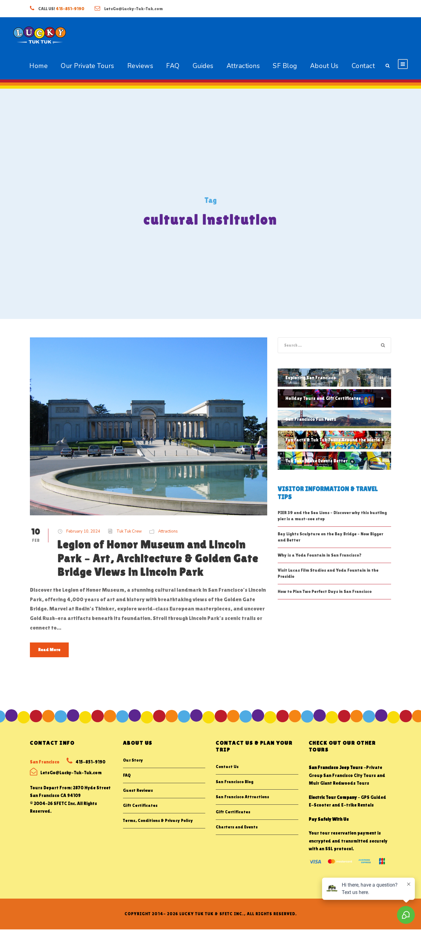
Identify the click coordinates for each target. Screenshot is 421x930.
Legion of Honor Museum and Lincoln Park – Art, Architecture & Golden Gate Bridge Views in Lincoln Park (158, 558)
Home (38, 66)
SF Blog (285, 66)
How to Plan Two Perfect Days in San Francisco (325, 591)
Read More (49, 649)
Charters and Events (237, 826)
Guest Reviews (138, 790)
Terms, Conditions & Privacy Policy (158, 820)
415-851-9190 (70, 8)
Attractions (243, 66)
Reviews (140, 66)
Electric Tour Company (333, 797)
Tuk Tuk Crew (129, 531)
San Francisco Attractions (242, 796)
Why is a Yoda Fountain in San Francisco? (320, 555)
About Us (324, 66)
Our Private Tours (87, 66)
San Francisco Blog (234, 781)
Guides (203, 66)
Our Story (133, 760)
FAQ (173, 66)
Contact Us (227, 766)
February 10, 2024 (83, 531)
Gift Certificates (140, 805)
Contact (363, 66)
